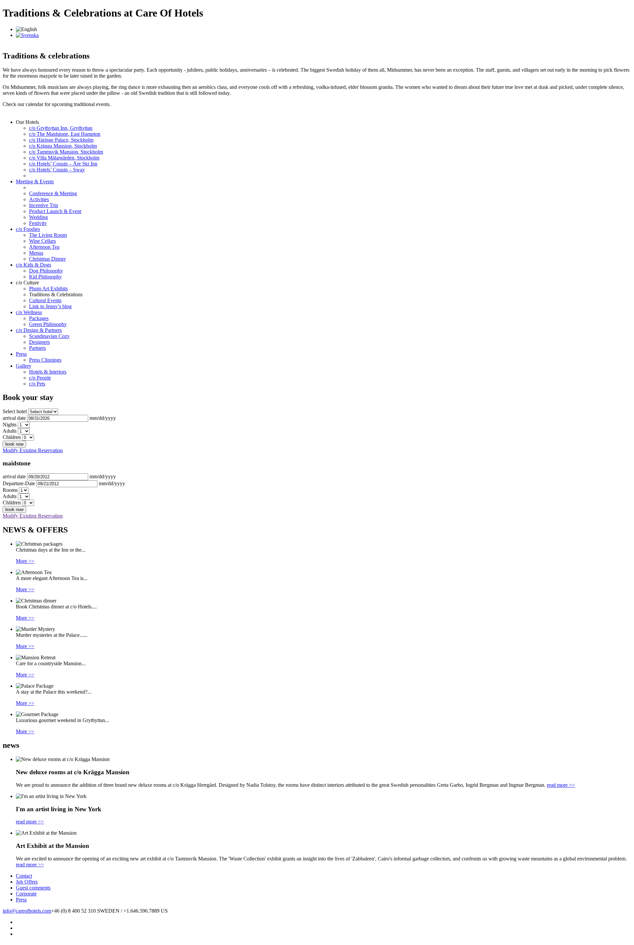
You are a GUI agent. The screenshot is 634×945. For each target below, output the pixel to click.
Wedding (38, 217)
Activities (39, 199)
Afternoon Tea (44, 247)
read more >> (561, 785)
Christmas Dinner (47, 259)
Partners (37, 348)
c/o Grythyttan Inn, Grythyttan (60, 128)
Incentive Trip (43, 205)
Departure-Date (19, 483)
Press (21, 354)
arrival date (14, 418)
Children (12, 437)
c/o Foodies (28, 229)
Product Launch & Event (55, 211)
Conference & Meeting (53, 193)
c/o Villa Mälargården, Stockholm (64, 158)
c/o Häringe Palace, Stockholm (61, 140)
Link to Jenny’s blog (50, 306)
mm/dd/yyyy (102, 418)
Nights (10, 424)
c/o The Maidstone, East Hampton (64, 134)
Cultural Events (45, 300)
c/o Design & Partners (39, 330)
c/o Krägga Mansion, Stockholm (63, 146)
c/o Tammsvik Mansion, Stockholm (66, 152)
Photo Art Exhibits (48, 288)
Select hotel (15, 411)
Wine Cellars (42, 241)
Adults (10, 431)
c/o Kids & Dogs (33, 265)
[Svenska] (27, 35)
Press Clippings (45, 360)
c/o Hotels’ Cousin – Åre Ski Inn (63, 163)
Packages (39, 318)
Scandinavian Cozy (49, 336)
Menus (36, 253)
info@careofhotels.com (27, 911)
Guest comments (33, 887)
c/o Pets (37, 383)
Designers (39, 342)
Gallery (23, 366)
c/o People (40, 378)
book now (14, 444)
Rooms (10, 490)
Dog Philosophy (46, 270)
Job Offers (27, 882)
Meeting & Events (35, 181)
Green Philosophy (48, 324)
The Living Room (48, 235)
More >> (25, 561)
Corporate (26, 893)
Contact (24, 876)
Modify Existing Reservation (33, 450)
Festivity (38, 223)
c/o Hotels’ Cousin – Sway (57, 169)
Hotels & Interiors (47, 372)
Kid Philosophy (45, 276)
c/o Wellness (29, 312)
